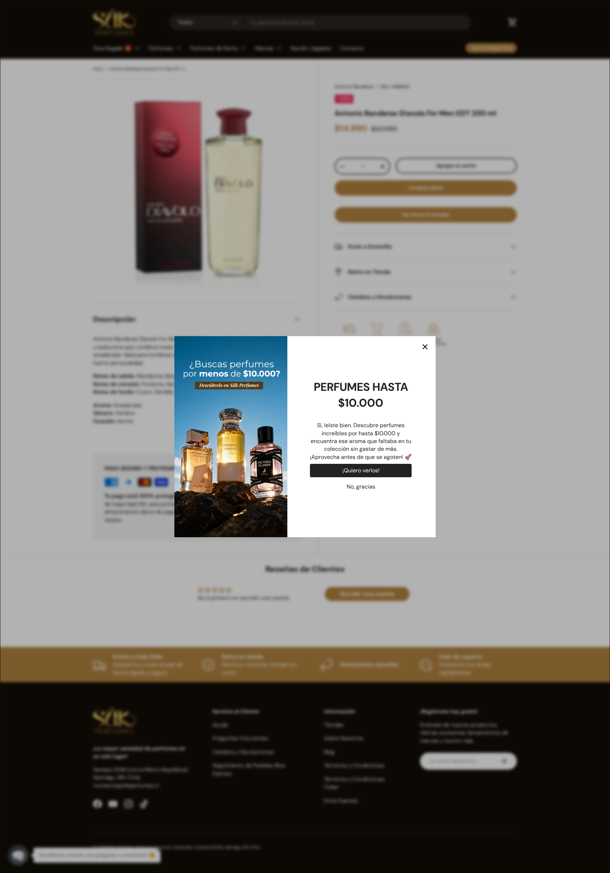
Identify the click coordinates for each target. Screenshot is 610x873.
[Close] (425, 347)
